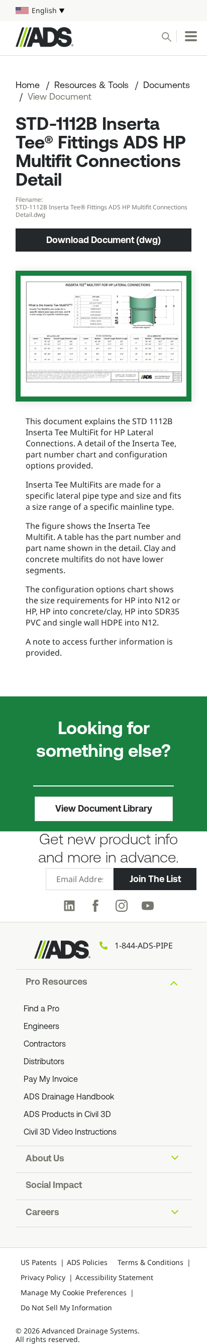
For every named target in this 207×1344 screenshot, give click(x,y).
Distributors (44, 1062)
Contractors (45, 1045)
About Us (45, 1159)
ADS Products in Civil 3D (67, 1115)
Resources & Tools (91, 86)
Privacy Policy (43, 1277)
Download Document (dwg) (103, 240)
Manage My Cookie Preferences (74, 1292)
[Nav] (191, 36)
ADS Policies (87, 1262)
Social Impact (54, 1186)
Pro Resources (56, 982)
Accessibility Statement (114, 1277)
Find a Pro (41, 1009)
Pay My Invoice (51, 1080)
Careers (42, 1213)
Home (28, 86)
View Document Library (103, 808)
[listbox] (103, 10)
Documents (166, 86)
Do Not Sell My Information (66, 1307)
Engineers (41, 1027)
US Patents (39, 1262)
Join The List (155, 879)
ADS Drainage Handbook (69, 1097)
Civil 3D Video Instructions (70, 1133)
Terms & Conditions (150, 1262)
